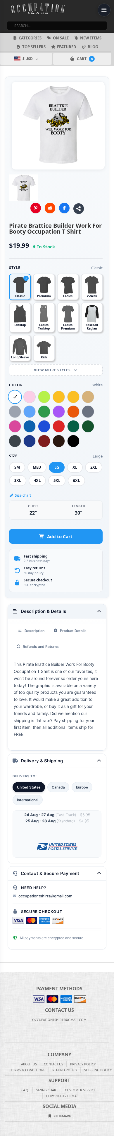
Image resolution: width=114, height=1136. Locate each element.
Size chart (23, 495)
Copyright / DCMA (61, 1096)
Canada (58, 787)
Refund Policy (64, 1070)
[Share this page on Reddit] (50, 208)
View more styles (53, 369)
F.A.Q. (25, 1090)
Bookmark (61, 1116)
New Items (90, 38)
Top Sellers (34, 46)
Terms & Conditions (28, 1070)
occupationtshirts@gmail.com (45, 896)
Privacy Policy (83, 1064)
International (27, 800)
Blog (93, 46)
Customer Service (80, 1090)
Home (4, 967)
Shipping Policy (98, 1070)
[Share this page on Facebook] (64, 208)
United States (29, 787)
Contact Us (53, 1064)
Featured (66, 46)
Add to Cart (59, 536)
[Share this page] (78, 208)
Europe (82, 787)
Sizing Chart (47, 1090)
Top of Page (110, 967)
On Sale (61, 38)
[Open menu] (104, 10)
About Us (29, 1064)
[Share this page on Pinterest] (35, 208)
